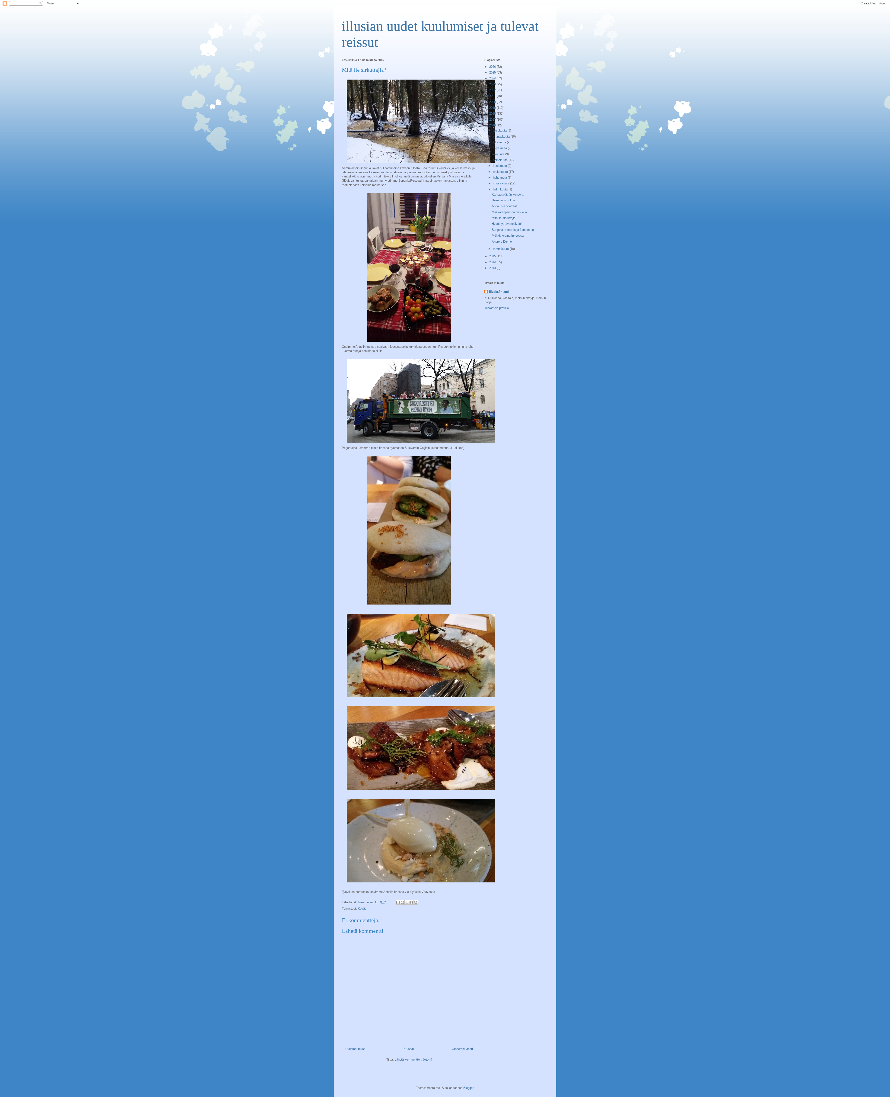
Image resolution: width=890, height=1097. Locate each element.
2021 (493, 96)
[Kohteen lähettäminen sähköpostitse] (398, 902)
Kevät (362, 908)
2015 (493, 256)
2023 (493, 84)
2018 (493, 113)
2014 (493, 262)
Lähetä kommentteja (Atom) (413, 1059)
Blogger (468, 1088)
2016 (493, 125)
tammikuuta (501, 249)
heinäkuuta (501, 160)
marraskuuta (502, 136)
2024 (493, 78)
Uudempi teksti (355, 1049)
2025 (493, 72)
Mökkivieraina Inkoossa (508, 235)
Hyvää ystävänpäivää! (507, 223)
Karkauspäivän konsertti (508, 194)
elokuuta (499, 154)
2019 (493, 107)
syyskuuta (500, 148)
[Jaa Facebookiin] (411, 902)
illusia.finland (499, 291)
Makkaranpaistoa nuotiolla (509, 212)
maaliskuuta (501, 183)
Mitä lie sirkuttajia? (504, 218)
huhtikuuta (500, 177)
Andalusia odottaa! (504, 206)
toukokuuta (501, 172)
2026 (493, 66)
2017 (493, 119)
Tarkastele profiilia (496, 308)
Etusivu (409, 1049)
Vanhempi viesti (462, 1049)
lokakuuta (500, 142)
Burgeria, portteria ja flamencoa (513, 230)
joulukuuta (500, 130)
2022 (493, 90)
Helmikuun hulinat (504, 200)
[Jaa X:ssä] (406, 902)
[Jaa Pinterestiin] (415, 902)
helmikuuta (501, 189)
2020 (493, 102)
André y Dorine (502, 241)
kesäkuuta (500, 165)
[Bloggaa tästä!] (402, 902)
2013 (493, 268)
